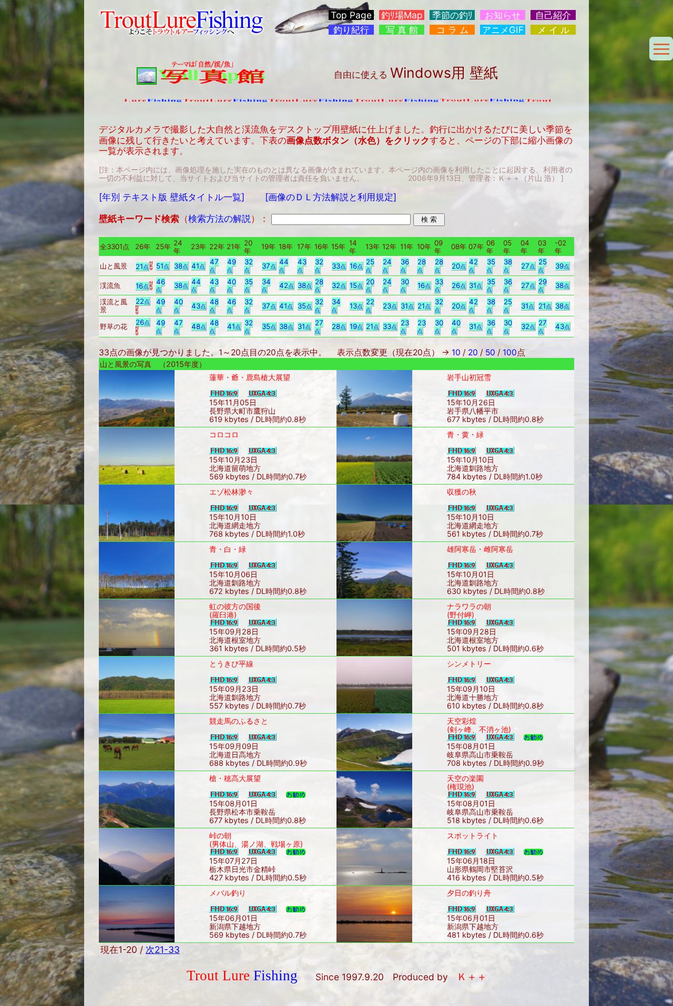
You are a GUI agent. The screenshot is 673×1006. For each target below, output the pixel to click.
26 (459, 285)
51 (162, 266)
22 (143, 301)
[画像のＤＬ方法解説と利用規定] (330, 196)
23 (390, 306)
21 (142, 266)
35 (490, 266)
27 (528, 266)
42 (473, 266)
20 (459, 266)
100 (510, 352)
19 (356, 326)
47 (214, 266)
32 (248, 266)
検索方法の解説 (219, 218)
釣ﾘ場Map (402, 15)
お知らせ (503, 15)
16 (356, 266)
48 (214, 305)
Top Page (351, 15)
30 (404, 286)
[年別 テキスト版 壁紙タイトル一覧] (171, 196)
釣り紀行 (351, 30)
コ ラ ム (452, 30)
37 (269, 266)
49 (231, 266)
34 (266, 286)
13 (356, 306)
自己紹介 (553, 15)
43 (302, 266)
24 (387, 266)
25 (369, 266)
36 (404, 266)
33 (339, 266)
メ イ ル (553, 30)
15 (356, 285)
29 (542, 286)
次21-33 (163, 949)
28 (421, 266)
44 (284, 266)
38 (181, 266)
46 (160, 286)
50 (490, 352)
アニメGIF (503, 30)
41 (198, 266)
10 (456, 352)
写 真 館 (402, 30)
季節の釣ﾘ (452, 15)
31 (475, 285)
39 (562, 266)
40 (231, 286)
